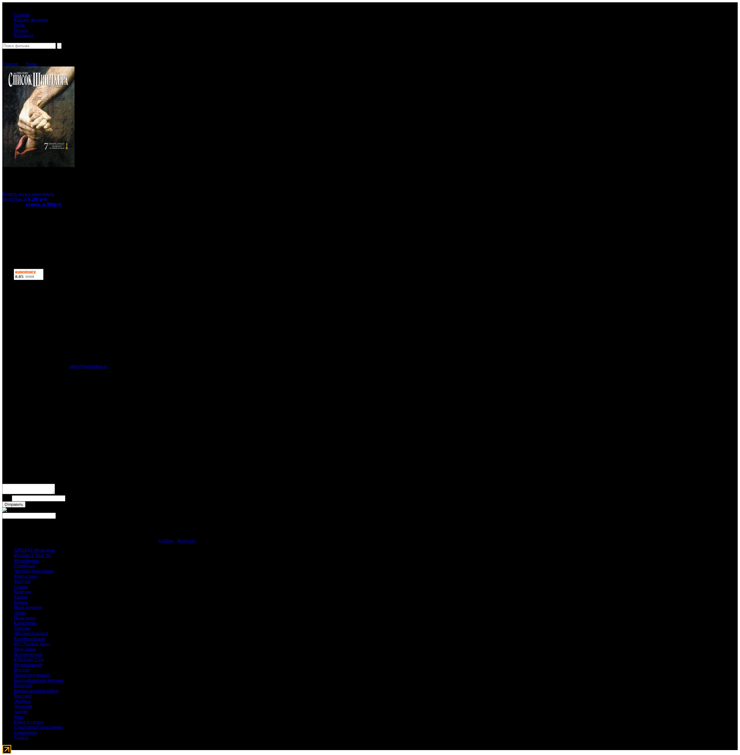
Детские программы (34, 570)
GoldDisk (166, 540)
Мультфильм (26, 560)
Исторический (28, 654)
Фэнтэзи (22, 581)
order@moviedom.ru (88, 366)
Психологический (31, 675)
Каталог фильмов (31, 19)
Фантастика (25, 576)
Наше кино (25, 617)
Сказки (21, 586)
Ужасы (20, 597)
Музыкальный (28, 664)
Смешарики (25, 732)
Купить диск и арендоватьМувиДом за (28, 196)
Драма (31, 63)
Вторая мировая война (36, 690)
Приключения (28, 607)
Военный (23, 685)
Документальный (31, 633)
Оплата (21, 30)
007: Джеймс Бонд (32, 643)
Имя (6, 498)
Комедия (22, 591)
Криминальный (29, 638)
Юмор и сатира (29, 721)
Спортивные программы (38, 727)
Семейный (24, 565)
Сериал (21, 737)
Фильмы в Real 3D (32, 555)
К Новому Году (29, 659)
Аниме (20, 711)
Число (33, 504)
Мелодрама (25, 649)
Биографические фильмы (39, 680)
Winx (19, 716)
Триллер (22, 628)
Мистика (23, 695)
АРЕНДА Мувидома (34, 550)
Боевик (21, 602)
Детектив (23, 706)
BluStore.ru (186, 540)
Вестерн (22, 669)
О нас (19, 25)
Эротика (22, 701)
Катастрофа (25, 623)
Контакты (23, 35)
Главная (21, 14)
